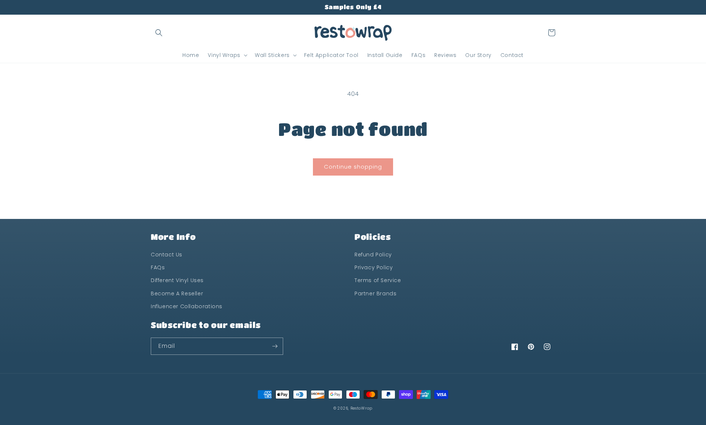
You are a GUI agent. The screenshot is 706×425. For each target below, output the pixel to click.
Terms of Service (377, 280)
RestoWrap (361, 408)
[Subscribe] (275, 346)
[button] (159, 33)
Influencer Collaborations (186, 306)
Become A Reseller (177, 293)
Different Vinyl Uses (177, 280)
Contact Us (166, 254)
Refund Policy (373, 254)
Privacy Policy (373, 267)
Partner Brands (375, 293)
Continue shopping (353, 166)
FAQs (158, 267)
